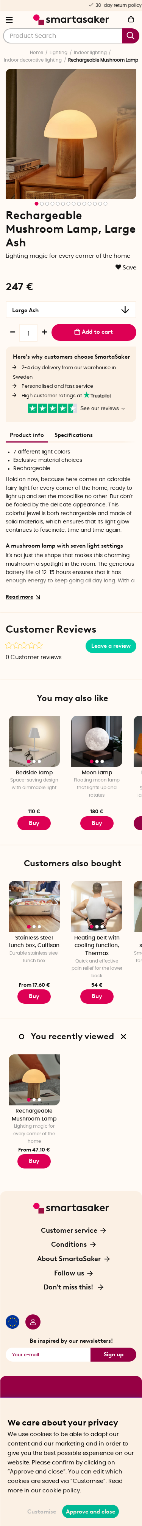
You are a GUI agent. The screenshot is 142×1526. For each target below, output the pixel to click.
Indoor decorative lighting (33, 60)
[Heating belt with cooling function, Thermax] (96, 906)
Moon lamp (97, 772)
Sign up (113, 1354)
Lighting (58, 52)
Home (36, 52)
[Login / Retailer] (30, 1323)
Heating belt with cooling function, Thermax (97, 945)
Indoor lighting (90, 52)
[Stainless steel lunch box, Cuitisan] (34, 906)
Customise (41, 1511)
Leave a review (111, 645)
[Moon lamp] (96, 741)
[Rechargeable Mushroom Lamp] (34, 1079)
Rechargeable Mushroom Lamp (34, 1115)
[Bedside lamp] (34, 741)
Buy (34, 823)
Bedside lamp (34, 772)
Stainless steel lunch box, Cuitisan (34, 942)
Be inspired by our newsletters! (71, 1340)
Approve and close (90, 1511)
